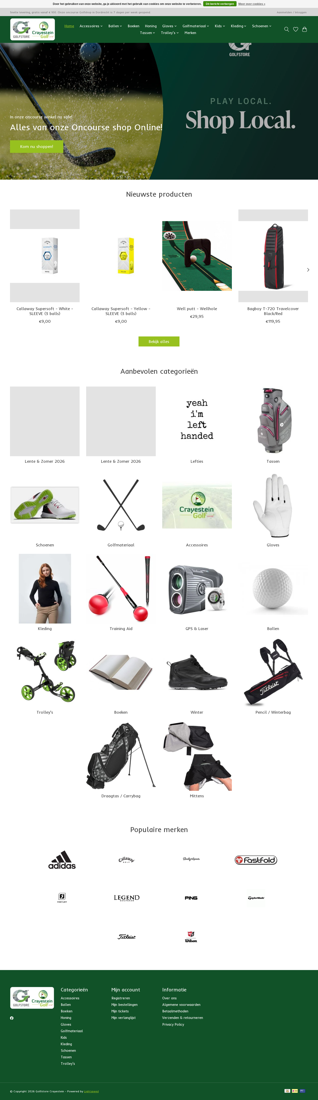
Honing (151, 26)
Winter (197, 712)
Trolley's (45, 712)
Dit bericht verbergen (220, 4)
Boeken (133, 26)
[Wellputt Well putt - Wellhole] (197, 255)
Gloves (273, 544)
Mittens (197, 795)
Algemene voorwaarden (181, 1004)
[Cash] (287, 1091)
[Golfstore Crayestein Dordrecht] (32, 29)
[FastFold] (256, 860)
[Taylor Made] (256, 899)
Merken (190, 33)
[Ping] (191, 899)
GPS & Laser (197, 628)
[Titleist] (127, 937)
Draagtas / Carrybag (120, 795)
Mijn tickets (120, 1011)
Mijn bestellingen (125, 1004)
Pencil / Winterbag (273, 712)
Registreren (121, 998)
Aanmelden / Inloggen (292, 12)
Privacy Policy (173, 1024)
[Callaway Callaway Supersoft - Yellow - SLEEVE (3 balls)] (121, 255)
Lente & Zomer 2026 (45, 461)
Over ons (169, 998)
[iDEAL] (295, 1091)
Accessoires (197, 544)
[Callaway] (127, 860)
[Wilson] (191, 937)
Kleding (45, 628)
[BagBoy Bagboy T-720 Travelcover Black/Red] (273, 255)
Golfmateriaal (121, 544)
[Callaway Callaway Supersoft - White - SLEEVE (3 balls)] (45, 255)
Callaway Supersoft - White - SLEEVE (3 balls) (45, 311)
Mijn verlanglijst (124, 1017)
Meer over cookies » (251, 4)
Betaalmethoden (175, 1011)
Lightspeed (91, 1091)
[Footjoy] (62, 899)
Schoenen (45, 544)
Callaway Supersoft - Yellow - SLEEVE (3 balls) (120, 311)
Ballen (273, 628)
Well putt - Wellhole (197, 308)
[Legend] (127, 899)
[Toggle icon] (286, 29)
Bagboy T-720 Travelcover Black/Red (273, 311)
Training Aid (121, 628)
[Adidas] (62, 860)
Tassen (273, 461)
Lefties (197, 461)
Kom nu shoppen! (36, 146)
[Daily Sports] (191, 860)
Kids (64, 1037)
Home (69, 26)
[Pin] (302, 1091)
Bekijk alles (159, 341)
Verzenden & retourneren (182, 1017)
